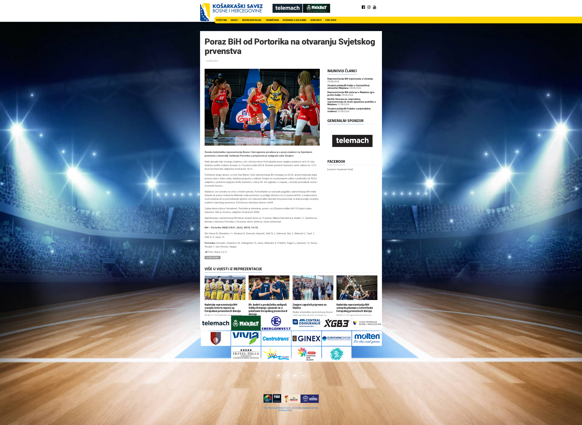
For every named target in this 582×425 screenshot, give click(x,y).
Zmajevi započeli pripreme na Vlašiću (309, 306)
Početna (221, 20)
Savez (234, 20)
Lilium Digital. (298, 410)
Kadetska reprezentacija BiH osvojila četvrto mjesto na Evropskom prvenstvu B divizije (223, 308)
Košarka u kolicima (294, 20)
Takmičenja (272, 20)
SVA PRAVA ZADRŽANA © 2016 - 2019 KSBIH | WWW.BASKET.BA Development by (291, 409)
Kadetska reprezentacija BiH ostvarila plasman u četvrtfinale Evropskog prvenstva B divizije (354, 308)
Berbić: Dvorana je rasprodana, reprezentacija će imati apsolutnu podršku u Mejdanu (351, 101)
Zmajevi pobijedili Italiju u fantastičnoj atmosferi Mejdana (348, 86)
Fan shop (330, 20)
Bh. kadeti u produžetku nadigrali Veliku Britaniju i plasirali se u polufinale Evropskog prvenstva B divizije (268, 309)
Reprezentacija (251, 20)
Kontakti (316, 20)
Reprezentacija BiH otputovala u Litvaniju (350, 78)
